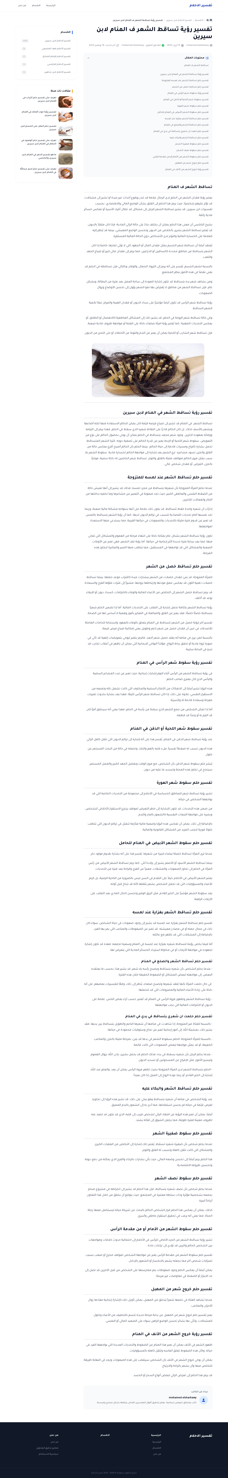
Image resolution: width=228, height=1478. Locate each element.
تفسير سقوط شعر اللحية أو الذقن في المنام (186, 100)
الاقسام (36, 5)
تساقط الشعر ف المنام (196, 65)
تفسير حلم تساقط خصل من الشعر (190, 87)
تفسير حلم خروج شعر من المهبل (192, 163)
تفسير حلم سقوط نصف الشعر (193, 150)
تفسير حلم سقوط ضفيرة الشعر (192, 144)
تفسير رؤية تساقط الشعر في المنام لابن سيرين (184, 74)
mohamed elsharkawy (197, 45)
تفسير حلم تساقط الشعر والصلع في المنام (186, 125)
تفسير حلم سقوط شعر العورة (193, 106)
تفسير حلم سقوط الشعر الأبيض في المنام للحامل (183, 112)
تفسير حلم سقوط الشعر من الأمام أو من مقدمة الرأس (181, 157)
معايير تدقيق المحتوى (47, 1448)
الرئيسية (50, 5)
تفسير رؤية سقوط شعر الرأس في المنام (188, 93)
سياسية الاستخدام (48, 1454)
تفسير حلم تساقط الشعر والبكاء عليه (189, 138)
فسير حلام (201, 5)
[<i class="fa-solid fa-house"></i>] (209, 20)
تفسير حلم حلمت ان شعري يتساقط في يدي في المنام (181, 131)
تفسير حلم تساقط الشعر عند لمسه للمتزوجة (185, 80)
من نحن (22, 5)
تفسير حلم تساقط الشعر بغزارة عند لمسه (187, 119)
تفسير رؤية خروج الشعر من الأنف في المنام (187, 169)
